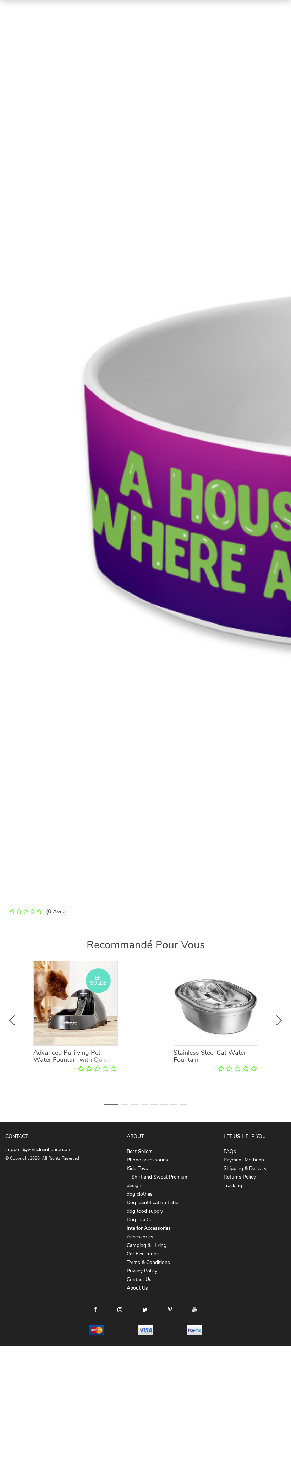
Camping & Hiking (146, 1245)
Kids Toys (137, 1168)
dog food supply (145, 1211)
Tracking (233, 1185)
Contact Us (139, 1279)
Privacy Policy (142, 1271)
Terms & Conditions (148, 1262)
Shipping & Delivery (245, 1168)
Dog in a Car (140, 1219)
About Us (137, 1288)
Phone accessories (147, 1160)
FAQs (230, 1151)
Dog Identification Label (153, 1202)
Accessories (140, 1236)
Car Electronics (143, 1253)
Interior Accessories (149, 1228)
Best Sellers (140, 1151)
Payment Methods (244, 1160)
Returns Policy (240, 1177)
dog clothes (140, 1194)
